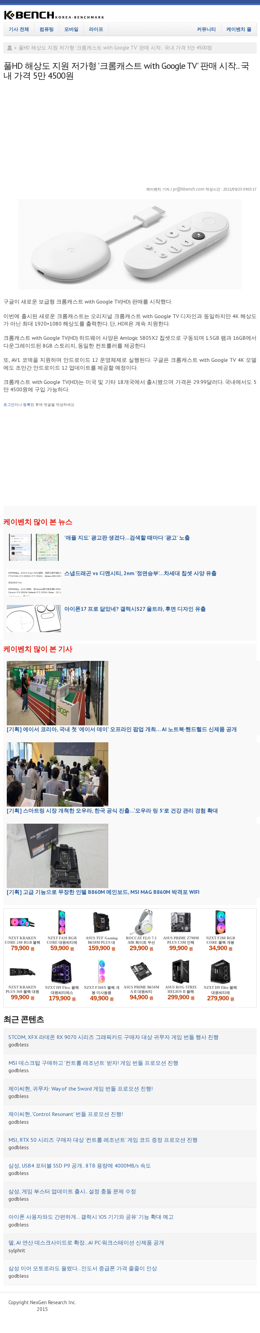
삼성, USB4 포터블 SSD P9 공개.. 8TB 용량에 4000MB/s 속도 (79, 1165)
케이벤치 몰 (239, 29)
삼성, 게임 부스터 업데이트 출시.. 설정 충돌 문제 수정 (72, 1191)
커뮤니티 (206, 29)
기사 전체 (19, 29)
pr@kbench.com (188, 189)
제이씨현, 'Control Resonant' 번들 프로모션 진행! (65, 1114)
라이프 (96, 29)
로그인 (9, 404)
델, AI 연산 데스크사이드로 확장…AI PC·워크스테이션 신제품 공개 (86, 1242)
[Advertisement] (130, 131)
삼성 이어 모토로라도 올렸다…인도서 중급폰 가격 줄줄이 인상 (82, 1268)
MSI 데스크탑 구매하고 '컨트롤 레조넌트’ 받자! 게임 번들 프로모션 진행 (93, 1062)
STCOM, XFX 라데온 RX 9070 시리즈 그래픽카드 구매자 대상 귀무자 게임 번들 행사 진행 (113, 1037)
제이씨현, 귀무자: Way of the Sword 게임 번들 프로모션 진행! (80, 1088)
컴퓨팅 (47, 29)
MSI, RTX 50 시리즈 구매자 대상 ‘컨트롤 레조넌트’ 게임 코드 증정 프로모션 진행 (103, 1139)
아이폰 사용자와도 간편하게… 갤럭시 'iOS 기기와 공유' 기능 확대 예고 (91, 1216)
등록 (26, 404)
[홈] (54, 16)
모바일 (71, 29)
